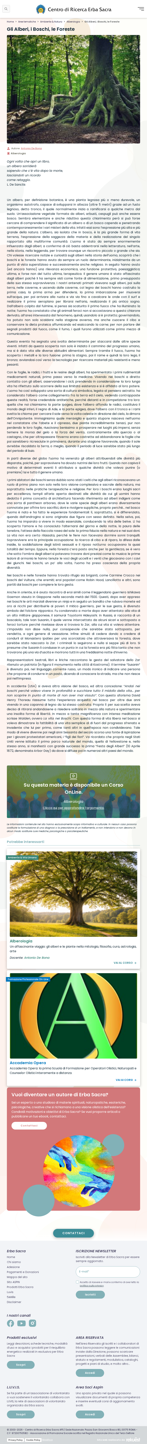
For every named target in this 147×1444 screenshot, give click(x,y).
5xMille (11, 1297)
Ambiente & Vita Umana (22, 857)
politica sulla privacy (92, 1285)
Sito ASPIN (13, 1282)
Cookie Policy (33, 1440)
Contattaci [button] (29, 1125)
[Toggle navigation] (141, 9)
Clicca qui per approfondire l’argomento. (73, 808)
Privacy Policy (15, 1440)
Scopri (20, 1365)
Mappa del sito (17, 1277)
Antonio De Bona (31, 148)
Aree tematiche (27, 21)
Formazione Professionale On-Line (28, 979)
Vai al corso (123, 963)
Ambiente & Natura (51, 21)
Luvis (10, 1292)
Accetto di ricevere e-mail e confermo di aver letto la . (109, 1284)
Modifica (47, 1439)
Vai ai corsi (124, 1080)
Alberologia (73, 21)
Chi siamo (14, 1262)
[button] (6, 9)
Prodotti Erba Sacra (20, 1287)
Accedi (90, 1373)
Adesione (13, 1267)
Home (10, 21)
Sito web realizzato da (111, 1439)
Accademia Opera (28, 1062)
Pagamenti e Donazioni (23, 1272)
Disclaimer (14, 1302)
